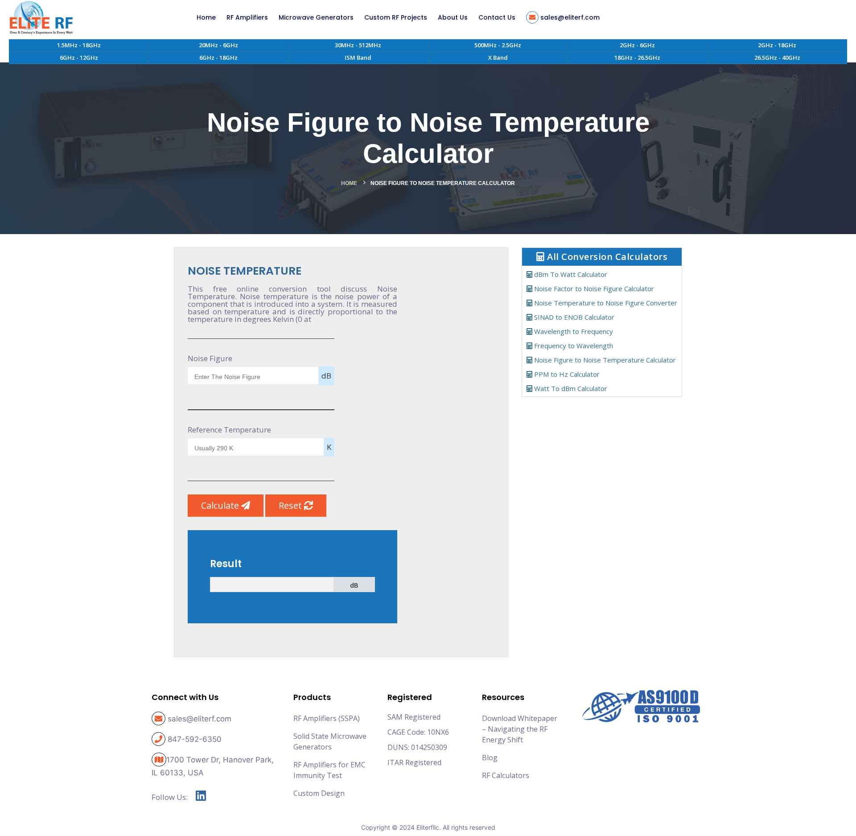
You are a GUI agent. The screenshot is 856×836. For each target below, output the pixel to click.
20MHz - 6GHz (218, 45)
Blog (490, 757)
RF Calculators (505, 775)
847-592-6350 (195, 739)
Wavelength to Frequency (572, 331)
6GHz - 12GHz (79, 58)
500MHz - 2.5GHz (497, 45)
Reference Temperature (229, 429)
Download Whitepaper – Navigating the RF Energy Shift (519, 729)
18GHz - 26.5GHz (637, 58)
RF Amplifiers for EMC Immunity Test (329, 770)
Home (349, 183)
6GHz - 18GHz (218, 58)
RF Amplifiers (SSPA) (326, 718)
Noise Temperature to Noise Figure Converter (604, 302)
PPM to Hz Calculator (566, 374)
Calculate (221, 505)
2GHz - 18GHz (777, 45)
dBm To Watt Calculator (569, 274)
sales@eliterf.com (199, 718)
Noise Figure (210, 358)
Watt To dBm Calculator (569, 388)
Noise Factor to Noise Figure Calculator (593, 288)
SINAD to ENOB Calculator (573, 317)
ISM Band (358, 58)
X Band (498, 58)
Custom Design (319, 793)
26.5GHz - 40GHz (777, 58)
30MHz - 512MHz (358, 45)
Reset (291, 505)
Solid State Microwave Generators (329, 741)
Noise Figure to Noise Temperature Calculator (604, 359)
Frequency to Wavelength (572, 345)
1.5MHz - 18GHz (79, 45)
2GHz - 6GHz (637, 45)
